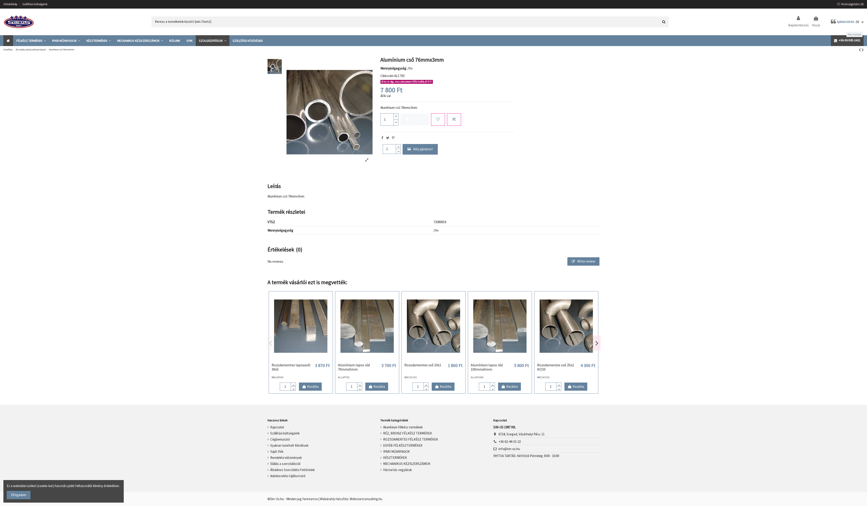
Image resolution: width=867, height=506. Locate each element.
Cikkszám (387, 76)
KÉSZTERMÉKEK (395, 457)
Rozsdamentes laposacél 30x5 (291, 367)
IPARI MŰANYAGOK (396, 451)
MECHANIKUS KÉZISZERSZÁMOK (406, 464)
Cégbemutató (280, 439)
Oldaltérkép (10, 4)
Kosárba (418, 119)
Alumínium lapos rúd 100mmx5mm (487, 367)
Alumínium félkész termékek (403, 427)
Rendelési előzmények (286, 457)
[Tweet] (387, 138)
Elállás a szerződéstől (285, 464)
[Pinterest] (393, 138)
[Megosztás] (382, 138)
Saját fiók (276, 451)
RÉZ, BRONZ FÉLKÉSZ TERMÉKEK (407, 433)
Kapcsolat (277, 427)
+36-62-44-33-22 (510, 441)
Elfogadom (18, 495)
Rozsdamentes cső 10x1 (422, 365)
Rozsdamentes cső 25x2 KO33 (555, 367)
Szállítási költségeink (34, 4)
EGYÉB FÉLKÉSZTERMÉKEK (402, 445)
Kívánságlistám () (852, 4)
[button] (31, 40)
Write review (586, 261)
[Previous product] (860, 49)
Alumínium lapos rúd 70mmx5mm (354, 367)
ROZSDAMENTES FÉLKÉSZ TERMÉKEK (410, 439)
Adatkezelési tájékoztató (287, 476)
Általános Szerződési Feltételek (292, 470)
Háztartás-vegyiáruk (397, 470)
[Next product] (863, 49)
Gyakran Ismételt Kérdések (289, 445)
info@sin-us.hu (509, 449)
